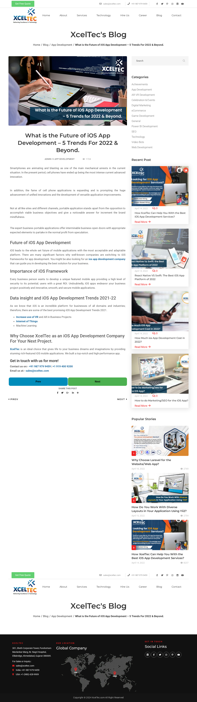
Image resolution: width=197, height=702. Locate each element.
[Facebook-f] (157, 4)
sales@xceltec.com (37, 370)
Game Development (143, 115)
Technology (138, 136)
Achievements (140, 84)
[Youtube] (182, 4)
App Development (65, 159)
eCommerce (139, 110)
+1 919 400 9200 (63, 366)
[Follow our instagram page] (166, 654)
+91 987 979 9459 (40, 366)
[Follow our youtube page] (178, 654)
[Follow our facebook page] (154, 654)
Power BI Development (145, 126)
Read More (141, 221)
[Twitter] (162, 4)
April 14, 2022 (141, 208)
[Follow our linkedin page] (147, 654)
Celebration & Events (143, 100)
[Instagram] (172, 4)
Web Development (142, 147)
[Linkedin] (177, 4)
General (136, 121)
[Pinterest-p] (167, 4)
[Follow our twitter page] (160, 654)
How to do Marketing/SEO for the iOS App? (161, 400)
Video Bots (138, 142)
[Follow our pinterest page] (172, 654)
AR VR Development (143, 94)
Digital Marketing (141, 105)
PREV (14, 399)
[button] (23, 4)
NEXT (121, 399)
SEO (134, 131)
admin (48, 159)
